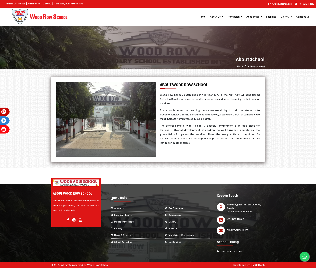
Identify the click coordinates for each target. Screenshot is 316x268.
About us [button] (215, 16)
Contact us (302, 16)
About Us (118, 208)
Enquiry (117, 228)
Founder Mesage (122, 214)
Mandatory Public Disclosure (68, 3)
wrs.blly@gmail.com (282, 3)
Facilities (271, 16)
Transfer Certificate (14, 3)
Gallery (171, 221)
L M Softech (257, 265)
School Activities (122, 241)
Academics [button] (253, 16)
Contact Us (174, 241)
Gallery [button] (285, 16)
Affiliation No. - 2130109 (39, 3)
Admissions (174, 214)
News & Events (122, 235)
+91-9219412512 (306, 3)
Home (202, 16)
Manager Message (123, 221)
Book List (173, 228)
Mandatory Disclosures (180, 235)
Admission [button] (234, 16)
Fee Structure (175, 208)
